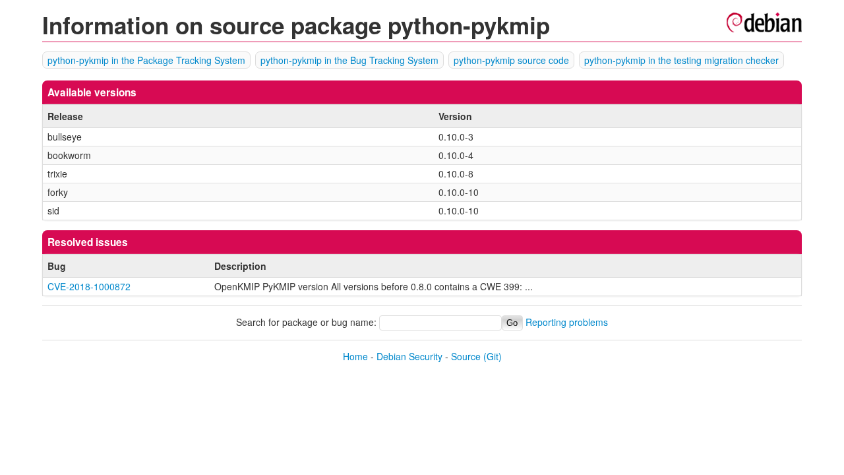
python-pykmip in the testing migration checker (681, 60)
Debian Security (409, 356)
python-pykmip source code (511, 60)
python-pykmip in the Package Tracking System (146, 60)
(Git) (492, 356)
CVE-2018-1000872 (89, 286)
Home (355, 356)
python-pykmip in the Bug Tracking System (349, 60)
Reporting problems (567, 322)
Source (466, 356)
